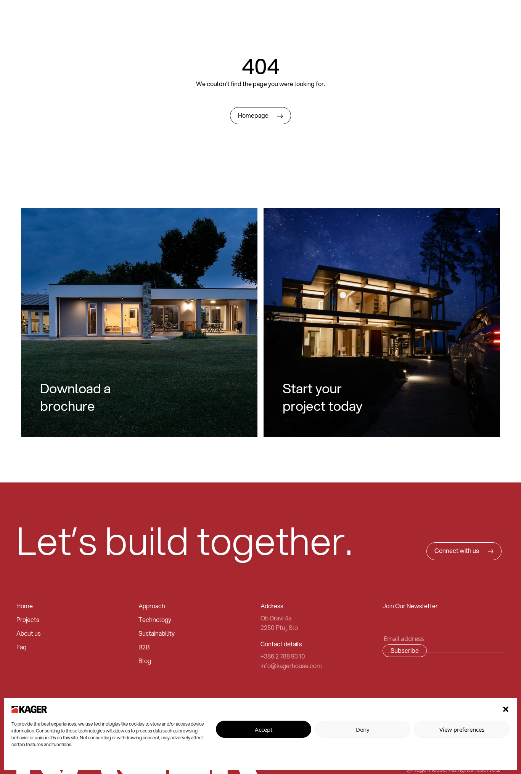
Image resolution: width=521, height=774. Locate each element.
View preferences (461, 729)
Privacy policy (25, 761)
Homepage (254, 115)
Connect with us (457, 550)
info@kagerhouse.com (291, 665)
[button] (506, 708)
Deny (363, 729)
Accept (263, 729)
